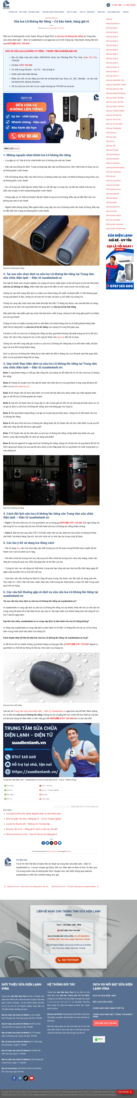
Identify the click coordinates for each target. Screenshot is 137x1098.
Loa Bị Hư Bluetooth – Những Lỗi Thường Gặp (28, 824)
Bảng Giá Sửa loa (113, 23)
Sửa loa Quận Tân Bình (115, 98)
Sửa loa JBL (111, 146)
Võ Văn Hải (60, 28)
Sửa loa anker (111, 202)
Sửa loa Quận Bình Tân (115, 80)
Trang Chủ (13, 12)
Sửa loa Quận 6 (112, 50)
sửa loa (60, 337)
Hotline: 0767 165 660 (105, 1023)
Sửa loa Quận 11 (112, 71)
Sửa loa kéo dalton (113, 215)
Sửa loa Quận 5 (112, 45)
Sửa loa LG (110, 141)
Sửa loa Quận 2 (112, 32)
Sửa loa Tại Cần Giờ (114, 115)
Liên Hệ (125, 12)
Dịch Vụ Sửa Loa (51, 18)
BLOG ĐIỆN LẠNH (114, 12)
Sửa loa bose (111, 132)
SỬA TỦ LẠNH (72, 12)
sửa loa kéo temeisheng (115, 228)
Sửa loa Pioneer (112, 150)
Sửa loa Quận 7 (112, 54)
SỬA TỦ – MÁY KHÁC (87, 12)
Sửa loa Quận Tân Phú (115, 102)
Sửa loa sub (110, 176)
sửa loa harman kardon (115, 167)
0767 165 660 (22, 43)
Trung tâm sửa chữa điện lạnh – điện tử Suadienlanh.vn (39, 711)
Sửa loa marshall (112, 163)
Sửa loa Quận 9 (112, 63)
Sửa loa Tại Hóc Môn (114, 124)
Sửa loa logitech (112, 194)
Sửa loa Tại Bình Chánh (115, 111)
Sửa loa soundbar (113, 220)
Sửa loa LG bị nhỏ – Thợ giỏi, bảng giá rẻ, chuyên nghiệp (73, 886)
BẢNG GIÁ (101, 12)
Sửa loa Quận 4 (112, 41)
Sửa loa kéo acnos (113, 189)
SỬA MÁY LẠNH (33, 12)
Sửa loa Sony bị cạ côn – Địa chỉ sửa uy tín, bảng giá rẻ (31, 834)
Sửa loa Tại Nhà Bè (113, 128)
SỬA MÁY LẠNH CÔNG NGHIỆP (53, 12)
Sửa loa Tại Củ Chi (113, 119)
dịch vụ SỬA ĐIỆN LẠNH (104, 996)
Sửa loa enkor (111, 211)
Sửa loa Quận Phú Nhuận (116, 93)
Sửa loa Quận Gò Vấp (114, 89)
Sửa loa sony (111, 137)
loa (18, 548)
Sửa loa (109, 19)
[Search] (108, 5)
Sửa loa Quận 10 (112, 67)
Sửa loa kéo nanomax (114, 224)
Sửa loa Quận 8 (112, 58)
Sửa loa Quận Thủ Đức (115, 106)
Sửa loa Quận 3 (112, 36)
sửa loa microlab (112, 185)
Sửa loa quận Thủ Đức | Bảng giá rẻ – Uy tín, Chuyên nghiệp (33, 818)
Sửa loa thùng (111, 198)
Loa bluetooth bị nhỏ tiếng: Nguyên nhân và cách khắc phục (33, 813)
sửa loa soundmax (113, 172)
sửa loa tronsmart (113, 180)
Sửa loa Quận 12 (112, 76)
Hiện (16, 148)
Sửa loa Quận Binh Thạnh (116, 85)
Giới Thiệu (23, 12)
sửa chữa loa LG (21, 386)
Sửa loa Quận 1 (112, 28)
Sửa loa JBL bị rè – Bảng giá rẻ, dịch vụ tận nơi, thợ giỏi (31, 829)
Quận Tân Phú (90, 57)
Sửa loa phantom (113, 207)
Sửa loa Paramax (113, 154)
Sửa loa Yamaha (112, 159)
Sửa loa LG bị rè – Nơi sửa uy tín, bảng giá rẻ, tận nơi (27, 886)
